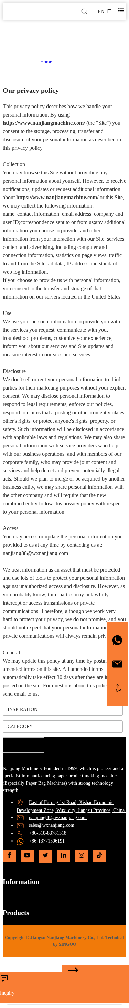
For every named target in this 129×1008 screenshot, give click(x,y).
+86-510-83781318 (47, 833)
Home (46, 61)
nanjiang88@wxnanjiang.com (58, 817)
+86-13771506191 (47, 841)
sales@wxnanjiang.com (51, 825)
